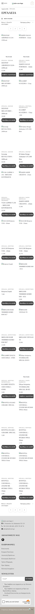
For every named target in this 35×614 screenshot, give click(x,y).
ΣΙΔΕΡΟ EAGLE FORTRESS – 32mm (25, 65)
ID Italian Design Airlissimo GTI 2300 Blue (25, 156)
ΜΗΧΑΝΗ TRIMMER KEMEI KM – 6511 (25, 294)
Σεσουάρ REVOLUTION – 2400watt (7, 156)
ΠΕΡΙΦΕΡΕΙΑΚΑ (23, 107)
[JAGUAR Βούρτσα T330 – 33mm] (26, 232)
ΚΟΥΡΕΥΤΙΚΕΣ (5, 199)
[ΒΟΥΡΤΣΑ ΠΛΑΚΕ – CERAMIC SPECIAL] (8, 413)
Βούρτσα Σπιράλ (6, 291)
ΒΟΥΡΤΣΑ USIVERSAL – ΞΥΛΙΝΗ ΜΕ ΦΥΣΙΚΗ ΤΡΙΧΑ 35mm (6, 486)
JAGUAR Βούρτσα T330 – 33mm (25, 250)
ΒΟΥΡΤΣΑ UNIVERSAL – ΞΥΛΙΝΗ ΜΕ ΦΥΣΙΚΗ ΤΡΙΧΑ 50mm (24, 486)
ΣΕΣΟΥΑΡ (10, 60)
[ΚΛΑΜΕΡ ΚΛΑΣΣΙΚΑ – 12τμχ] (26, 92)
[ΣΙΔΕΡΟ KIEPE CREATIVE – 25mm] (26, 183)
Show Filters (8, 18)
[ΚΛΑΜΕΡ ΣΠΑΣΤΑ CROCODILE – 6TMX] (8, 366)
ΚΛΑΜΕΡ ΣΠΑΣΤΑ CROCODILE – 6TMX (8, 387)
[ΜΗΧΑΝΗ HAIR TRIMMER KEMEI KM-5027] (8, 321)
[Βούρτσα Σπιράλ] (8, 275)
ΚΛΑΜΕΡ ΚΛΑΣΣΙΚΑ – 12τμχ (25, 111)
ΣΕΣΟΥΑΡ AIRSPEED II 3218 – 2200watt (8, 65)
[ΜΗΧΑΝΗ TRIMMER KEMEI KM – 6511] (26, 275)
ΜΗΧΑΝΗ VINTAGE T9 (26, 338)
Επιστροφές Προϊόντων (8, 558)
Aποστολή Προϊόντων (8, 555)
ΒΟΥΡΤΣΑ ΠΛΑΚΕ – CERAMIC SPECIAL (8, 431)
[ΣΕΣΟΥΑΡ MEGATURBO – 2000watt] (8, 92)
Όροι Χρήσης (5, 565)
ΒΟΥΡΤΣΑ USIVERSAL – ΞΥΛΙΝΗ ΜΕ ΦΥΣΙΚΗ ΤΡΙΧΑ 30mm (24, 435)
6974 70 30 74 (19, 526)
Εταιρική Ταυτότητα (7, 552)
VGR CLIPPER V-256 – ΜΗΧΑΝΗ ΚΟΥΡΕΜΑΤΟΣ (8, 205)
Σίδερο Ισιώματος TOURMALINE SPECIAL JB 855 (24, 387)
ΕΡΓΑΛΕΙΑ (4, 60)
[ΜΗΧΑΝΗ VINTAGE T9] (26, 321)
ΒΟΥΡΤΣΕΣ (28, 106)
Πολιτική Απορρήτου (7, 568)
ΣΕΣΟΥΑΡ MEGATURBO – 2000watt (7, 111)
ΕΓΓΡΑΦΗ (29, 579)
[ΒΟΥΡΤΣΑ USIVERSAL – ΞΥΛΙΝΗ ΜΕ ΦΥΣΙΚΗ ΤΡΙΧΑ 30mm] (26, 413)
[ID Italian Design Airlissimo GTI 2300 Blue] (26, 138)
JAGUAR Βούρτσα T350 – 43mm (7, 250)
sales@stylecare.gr (9, 529)
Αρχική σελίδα (4, 9)
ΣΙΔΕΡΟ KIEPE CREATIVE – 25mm (25, 202)
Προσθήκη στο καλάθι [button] (8, 120)
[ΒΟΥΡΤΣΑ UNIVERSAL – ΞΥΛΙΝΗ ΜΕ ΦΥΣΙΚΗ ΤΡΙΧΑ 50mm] (26, 464)
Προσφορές (4, 200)
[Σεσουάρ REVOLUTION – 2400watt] (8, 138)
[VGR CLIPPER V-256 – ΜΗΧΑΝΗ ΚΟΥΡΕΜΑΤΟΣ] (8, 183)
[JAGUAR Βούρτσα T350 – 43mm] (8, 232)
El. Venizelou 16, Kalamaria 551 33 (14, 523)
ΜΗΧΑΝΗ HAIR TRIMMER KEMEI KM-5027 (7, 339)
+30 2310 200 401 (8, 526)
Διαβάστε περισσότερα (8, 74)
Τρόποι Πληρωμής (6, 562)
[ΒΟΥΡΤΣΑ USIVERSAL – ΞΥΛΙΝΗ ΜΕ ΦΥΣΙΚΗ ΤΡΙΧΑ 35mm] (8, 464)
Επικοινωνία (5, 548)
